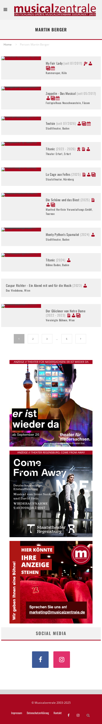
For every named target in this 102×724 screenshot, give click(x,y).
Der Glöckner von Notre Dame (66, 313)
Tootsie (61, 123)
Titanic (61, 148)
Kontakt (58, 712)
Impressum (16, 712)
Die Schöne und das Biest (68, 199)
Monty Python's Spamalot (68, 234)
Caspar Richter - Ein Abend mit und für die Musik (44, 285)
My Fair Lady (64, 63)
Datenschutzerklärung (38, 712)
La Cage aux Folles (63, 174)
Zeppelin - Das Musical (71, 93)
